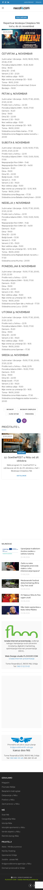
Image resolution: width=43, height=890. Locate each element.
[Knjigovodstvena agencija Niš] (21, 740)
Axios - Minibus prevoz (12, 847)
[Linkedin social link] (8, 2)
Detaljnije (21, 475)
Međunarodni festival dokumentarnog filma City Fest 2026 (30, 583)
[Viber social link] (24, 420)
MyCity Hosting (8, 851)
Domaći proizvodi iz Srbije (13, 868)
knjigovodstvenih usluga (21, 747)
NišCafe (23, 17)
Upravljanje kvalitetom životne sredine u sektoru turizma (30, 551)
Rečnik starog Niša (10, 836)
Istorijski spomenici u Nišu (13, 827)
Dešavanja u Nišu (10, 795)
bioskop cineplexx (28, 409)
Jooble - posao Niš (10, 859)
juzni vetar (14, 414)
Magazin (5, 783)
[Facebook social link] (3, 2)
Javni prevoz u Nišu (11, 804)
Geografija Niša (8, 819)
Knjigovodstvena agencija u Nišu (16, 864)
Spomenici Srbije (9, 855)
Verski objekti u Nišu (11, 832)
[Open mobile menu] (3, 8)
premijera (29, 414)
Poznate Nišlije (8, 787)
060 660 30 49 (16, 758)
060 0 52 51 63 (23, 666)
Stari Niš (5, 815)
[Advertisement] (21, 514)
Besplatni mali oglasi (11, 791)
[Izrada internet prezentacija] (21, 631)
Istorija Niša (7, 823)
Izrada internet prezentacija (21, 659)
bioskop (10, 409)
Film (18, 17)
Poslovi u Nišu (8, 800)
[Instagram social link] (5, 2)
